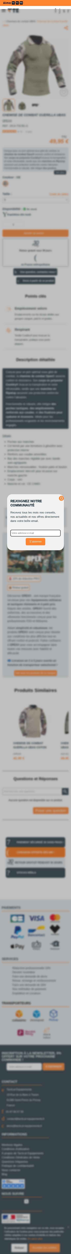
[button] (61, 498)
